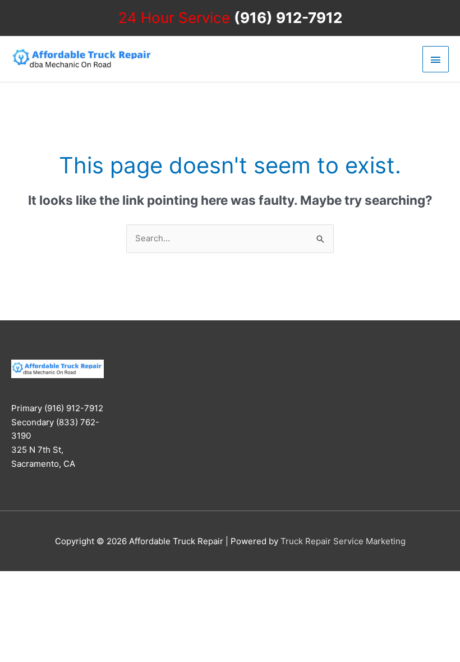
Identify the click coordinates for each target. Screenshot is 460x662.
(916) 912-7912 (288, 17)
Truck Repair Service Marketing (343, 541)
